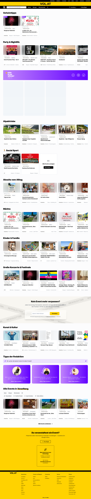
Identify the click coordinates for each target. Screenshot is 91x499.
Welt (22, 481)
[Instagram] (78, 75)
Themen (23, 494)
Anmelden (54, 313)
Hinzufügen (84, 7)
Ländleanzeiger (72, 476)
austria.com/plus (72, 490)
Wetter (34, 476)
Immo (73, 0)
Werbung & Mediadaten (61, 476)
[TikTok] (83, 75)
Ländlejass (47, 478)
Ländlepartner (71, 483)
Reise (34, 481)
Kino (34, 478)
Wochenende (42, 7)
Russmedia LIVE (72, 494)
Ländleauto (71, 478)
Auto (77, 0)
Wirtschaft (23, 485)
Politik (22, 483)
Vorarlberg (73, 7)
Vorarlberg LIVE (24, 480)
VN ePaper (88, 0)
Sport (22, 487)
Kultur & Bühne (40, 395)
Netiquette (59, 481)
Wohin (34, 483)
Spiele (46, 476)
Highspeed (52, 0)
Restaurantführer (36, 480)
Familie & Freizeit (18, 395)
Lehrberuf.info (71, 487)
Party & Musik (8, 395)
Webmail (58, 0)
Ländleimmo (71, 480)
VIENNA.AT (71, 488)
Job (69, 0)
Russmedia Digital (72, 492)
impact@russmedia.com (45, 461)
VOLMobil (64, 0)
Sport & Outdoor (29, 395)
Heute (29, 7)
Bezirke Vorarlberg (36, 485)
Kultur (22, 488)
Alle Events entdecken (44, 423)
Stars (22, 490)
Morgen (35, 7)
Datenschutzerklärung (50, 316)
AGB (58, 480)
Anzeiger (82, 0)
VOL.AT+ (23, 478)
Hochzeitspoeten (72, 485)
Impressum (59, 478)
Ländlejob (71, 481)
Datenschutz (59, 483)
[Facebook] (73, 75)
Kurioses (23, 492)
